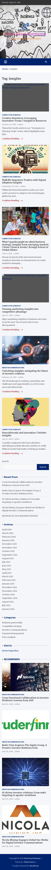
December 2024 (9, 587)
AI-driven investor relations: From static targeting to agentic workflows (24, 794)
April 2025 (7, 573)
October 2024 (8, 594)
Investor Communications (13, 368)
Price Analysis (8, 637)
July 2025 (6, 562)
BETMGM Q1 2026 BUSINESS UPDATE (20, 516)
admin (20, 124)
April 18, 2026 (7, 846)
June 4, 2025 (7, 253)
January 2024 (8, 609)
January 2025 (8, 584)
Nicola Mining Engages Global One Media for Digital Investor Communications (25, 841)
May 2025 (6, 569)
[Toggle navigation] (5, 61)
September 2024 (10, 598)
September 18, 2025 (10, 186)
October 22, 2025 (9, 124)
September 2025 (9, 555)
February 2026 (9, 537)
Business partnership (12, 622)
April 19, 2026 (7, 799)
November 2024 (9, 591)
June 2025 (6, 565)
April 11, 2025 (7, 315)
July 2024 (6, 605)
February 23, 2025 (9, 377)
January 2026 (8, 540)
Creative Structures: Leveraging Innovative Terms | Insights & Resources (24, 119)
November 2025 (9, 547)
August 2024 (8, 602)
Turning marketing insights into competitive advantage (20, 310)
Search (5, 461)
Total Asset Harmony (32, 858)
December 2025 (9, 544)
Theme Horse (29, 862)
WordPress (34, 866)
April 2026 (7, 529)
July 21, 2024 (7, 439)
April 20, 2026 (7, 751)
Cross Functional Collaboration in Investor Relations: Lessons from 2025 (25, 699)
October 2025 (8, 551)
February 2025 (9, 580)
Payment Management (13, 633)
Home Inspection (10, 650)
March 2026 (7, 533)
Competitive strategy (11, 115)
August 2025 (8, 558)
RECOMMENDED (12, 659)
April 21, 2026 (7, 704)
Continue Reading (11, 138)
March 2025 (7, 576)
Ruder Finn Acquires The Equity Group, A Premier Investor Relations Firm (24, 746)
